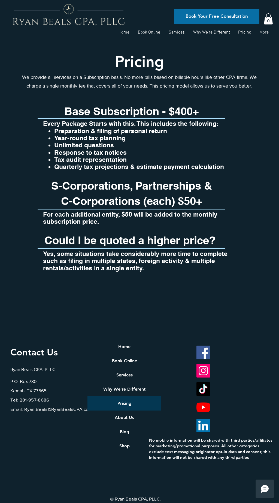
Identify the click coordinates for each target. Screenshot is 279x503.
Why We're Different (124, 389)
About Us (124, 417)
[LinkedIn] (203, 425)
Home (124, 346)
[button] (268, 19)
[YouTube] (203, 407)
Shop (124, 445)
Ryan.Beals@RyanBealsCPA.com (58, 409)
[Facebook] (203, 352)
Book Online (124, 360)
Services (124, 375)
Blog (124, 431)
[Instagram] (203, 371)
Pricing (124, 403)
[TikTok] (203, 389)
